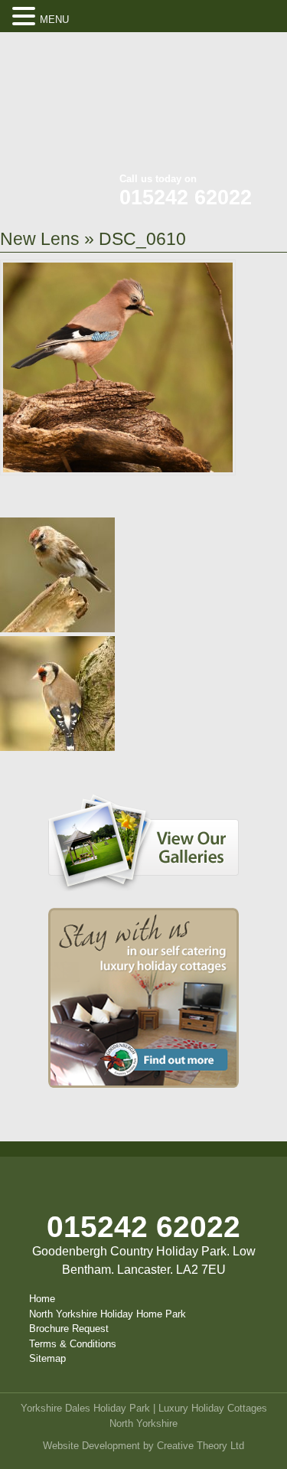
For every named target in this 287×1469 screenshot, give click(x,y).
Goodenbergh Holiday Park (76, 107)
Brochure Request (69, 1328)
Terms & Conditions (72, 1344)
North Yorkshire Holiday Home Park (107, 1314)
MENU (54, 19)
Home (42, 1298)
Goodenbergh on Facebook (188, 54)
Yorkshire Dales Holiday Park (85, 1408)
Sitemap (47, 1358)
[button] (26, 16)
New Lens (40, 239)
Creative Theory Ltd (200, 1445)
